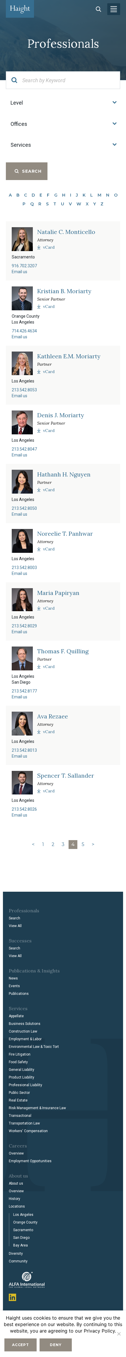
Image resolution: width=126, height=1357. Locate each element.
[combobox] (63, 102)
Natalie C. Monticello (66, 232)
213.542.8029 (24, 626)
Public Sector (19, 1093)
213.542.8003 (24, 567)
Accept (20, 1345)
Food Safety (18, 1062)
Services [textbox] (21, 145)
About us (16, 1183)
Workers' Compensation (28, 1131)
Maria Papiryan (58, 593)
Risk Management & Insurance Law (37, 1108)
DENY (55, 1345)
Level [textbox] (17, 103)
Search (14, 918)
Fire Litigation (19, 1054)
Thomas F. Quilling (62, 651)
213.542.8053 (24, 390)
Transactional (20, 1116)
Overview (16, 1153)
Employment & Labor (25, 1039)
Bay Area (20, 1245)
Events (14, 986)
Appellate (16, 1016)
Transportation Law (24, 1123)
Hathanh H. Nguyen (64, 474)
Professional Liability (25, 1085)
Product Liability (21, 1077)
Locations (17, 1206)
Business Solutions (24, 1024)
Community (18, 1261)
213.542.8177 (24, 691)
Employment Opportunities (30, 1161)
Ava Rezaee (52, 716)
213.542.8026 (24, 809)
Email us (19, 271)
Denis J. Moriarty (60, 415)
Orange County (25, 1222)
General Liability (21, 1070)
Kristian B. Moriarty (64, 291)
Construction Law (23, 1031)
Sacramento (23, 1230)
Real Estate (18, 1100)
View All (15, 926)
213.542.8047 (24, 449)
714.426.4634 (24, 331)
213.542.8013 (24, 750)
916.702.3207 (24, 265)
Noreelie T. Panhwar (65, 533)
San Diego (21, 1238)
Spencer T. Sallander (65, 775)
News (13, 978)
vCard (49, 247)
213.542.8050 (24, 508)
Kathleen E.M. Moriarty (69, 356)
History (14, 1199)
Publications (19, 994)
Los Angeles (23, 1215)
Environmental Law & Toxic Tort (34, 1047)
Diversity (16, 1254)
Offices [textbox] (19, 124)
